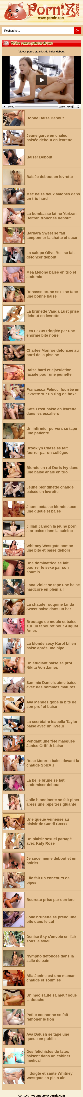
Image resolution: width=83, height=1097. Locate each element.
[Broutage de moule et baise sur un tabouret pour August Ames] (14, 626)
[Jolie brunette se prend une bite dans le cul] (14, 919)
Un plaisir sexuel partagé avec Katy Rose (49, 841)
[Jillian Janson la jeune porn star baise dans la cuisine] (14, 528)
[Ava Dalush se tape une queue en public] (14, 1036)
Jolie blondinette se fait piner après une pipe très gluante (52, 802)
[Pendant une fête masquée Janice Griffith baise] (14, 743)
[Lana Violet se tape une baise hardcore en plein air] (14, 587)
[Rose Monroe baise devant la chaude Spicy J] (14, 763)
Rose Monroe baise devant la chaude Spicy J (52, 763)
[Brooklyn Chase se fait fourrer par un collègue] (14, 450)
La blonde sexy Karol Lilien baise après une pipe (51, 645)
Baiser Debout (39, 157)
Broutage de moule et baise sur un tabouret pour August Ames (52, 626)
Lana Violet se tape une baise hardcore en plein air (53, 587)
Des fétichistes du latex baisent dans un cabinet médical (48, 1056)
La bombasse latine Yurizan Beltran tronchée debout (51, 216)
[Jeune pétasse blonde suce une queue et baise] (14, 509)
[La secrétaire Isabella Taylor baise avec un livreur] (14, 724)
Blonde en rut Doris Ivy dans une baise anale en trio (52, 470)
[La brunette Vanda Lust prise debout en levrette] (14, 313)
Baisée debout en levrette (49, 177)
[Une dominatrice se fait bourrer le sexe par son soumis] (14, 567)
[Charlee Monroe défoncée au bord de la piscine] (14, 352)
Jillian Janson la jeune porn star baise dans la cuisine (51, 528)
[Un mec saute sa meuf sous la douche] (14, 997)
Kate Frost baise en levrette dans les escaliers (51, 411)
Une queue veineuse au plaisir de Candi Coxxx (47, 821)
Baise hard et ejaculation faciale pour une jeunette (49, 372)
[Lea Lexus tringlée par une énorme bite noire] (14, 333)
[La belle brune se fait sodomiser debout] (14, 782)
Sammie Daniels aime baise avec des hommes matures (51, 685)
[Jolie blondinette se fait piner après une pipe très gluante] (14, 802)
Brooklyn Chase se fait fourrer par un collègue (47, 450)
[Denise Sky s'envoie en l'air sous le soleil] (14, 939)
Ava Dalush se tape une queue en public (47, 1036)
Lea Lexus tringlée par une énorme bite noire (50, 333)
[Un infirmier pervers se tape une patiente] (14, 431)
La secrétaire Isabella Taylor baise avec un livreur (51, 724)
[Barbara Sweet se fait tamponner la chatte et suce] (14, 235)
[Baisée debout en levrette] (14, 177)
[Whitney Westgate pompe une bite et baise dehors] (14, 548)
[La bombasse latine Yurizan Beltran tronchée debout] (14, 216)
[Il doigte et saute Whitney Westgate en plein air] (14, 1075)
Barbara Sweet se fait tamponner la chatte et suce (51, 235)
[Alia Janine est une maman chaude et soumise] (14, 978)
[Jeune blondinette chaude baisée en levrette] (14, 489)
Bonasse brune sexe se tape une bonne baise (52, 294)
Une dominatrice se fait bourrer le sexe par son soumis (47, 567)
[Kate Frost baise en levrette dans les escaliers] (14, 411)
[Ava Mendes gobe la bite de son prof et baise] (14, 704)
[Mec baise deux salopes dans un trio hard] (14, 196)
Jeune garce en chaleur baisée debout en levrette (49, 137)
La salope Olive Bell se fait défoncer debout (50, 255)
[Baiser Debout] (14, 157)
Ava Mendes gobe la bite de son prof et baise (51, 704)
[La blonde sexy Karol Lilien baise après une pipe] (14, 646)
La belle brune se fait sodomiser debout (45, 782)
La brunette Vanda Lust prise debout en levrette (52, 313)
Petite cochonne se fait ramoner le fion (47, 1017)
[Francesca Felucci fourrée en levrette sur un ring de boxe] (14, 392)
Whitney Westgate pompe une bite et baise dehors (49, 548)
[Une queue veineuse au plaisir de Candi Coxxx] (14, 821)
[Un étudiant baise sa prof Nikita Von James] (14, 665)
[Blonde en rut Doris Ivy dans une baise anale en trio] (14, 470)
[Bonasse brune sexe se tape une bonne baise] (14, 294)
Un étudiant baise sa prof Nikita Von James (49, 665)
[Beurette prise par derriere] (14, 900)
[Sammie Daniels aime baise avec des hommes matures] (14, 685)
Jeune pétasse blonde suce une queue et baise (51, 509)
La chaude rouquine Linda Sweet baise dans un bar (50, 606)
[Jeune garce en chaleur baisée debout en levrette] (14, 138)
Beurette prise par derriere (50, 900)
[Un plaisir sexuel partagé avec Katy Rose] (14, 841)
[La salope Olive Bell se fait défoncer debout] (14, 255)
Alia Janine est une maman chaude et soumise (51, 978)
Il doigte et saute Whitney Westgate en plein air (49, 1075)
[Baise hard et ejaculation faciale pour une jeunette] (14, 372)
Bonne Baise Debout (45, 118)
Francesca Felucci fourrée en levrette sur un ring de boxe (52, 391)
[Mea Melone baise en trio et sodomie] (14, 274)
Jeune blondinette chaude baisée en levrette (50, 489)
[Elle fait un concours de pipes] (14, 880)
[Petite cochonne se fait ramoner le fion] (14, 1017)
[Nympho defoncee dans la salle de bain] (14, 958)
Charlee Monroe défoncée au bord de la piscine (52, 352)
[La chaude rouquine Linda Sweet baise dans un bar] (14, 607)
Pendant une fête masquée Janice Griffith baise (50, 743)
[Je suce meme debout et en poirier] (14, 861)
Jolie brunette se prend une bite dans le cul (51, 919)
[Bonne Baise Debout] (14, 118)
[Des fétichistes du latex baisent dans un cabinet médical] (14, 1056)
